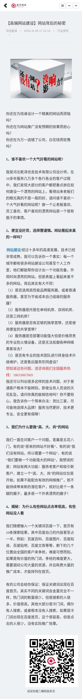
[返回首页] (4, 4)
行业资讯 (62, 30)
